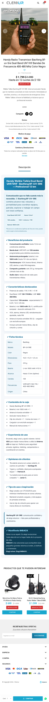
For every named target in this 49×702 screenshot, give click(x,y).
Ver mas (24, 155)
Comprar (29, 698)
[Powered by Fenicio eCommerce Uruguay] (43, 682)
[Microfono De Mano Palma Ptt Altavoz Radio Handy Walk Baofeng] (12, 584)
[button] (38, 3)
